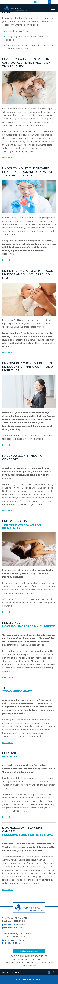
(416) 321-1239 (9, 943)
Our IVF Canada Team (18, 962)
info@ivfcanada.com (29, 951)
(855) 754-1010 (49, 2)
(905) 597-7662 (10, 927)
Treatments (40, 956)
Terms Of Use (29, 965)
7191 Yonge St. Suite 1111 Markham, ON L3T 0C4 (15, 919)
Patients (16, 956)
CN (35, 2)
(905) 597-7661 (10, 924)
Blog (34, 962)
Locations (42, 2)
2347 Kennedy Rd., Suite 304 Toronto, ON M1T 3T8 (18, 935)
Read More (7, 158)
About (41, 959)
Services (27, 956)
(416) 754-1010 (10, 940)
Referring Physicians (24, 959)
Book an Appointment (29, 979)
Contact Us (45, 962)
